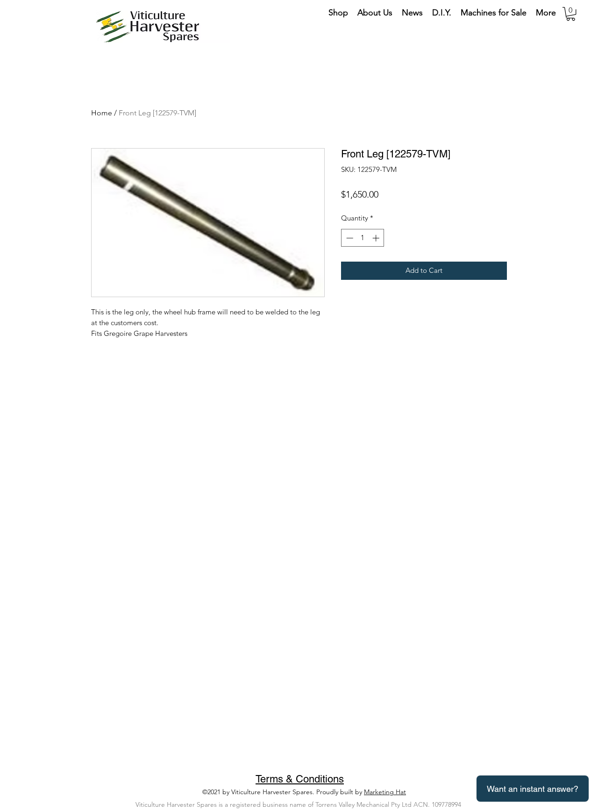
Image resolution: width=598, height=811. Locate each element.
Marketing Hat (385, 792)
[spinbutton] (362, 238)
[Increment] (376, 238)
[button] (570, 14)
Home (101, 112)
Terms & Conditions (300, 779)
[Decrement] (348, 238)
